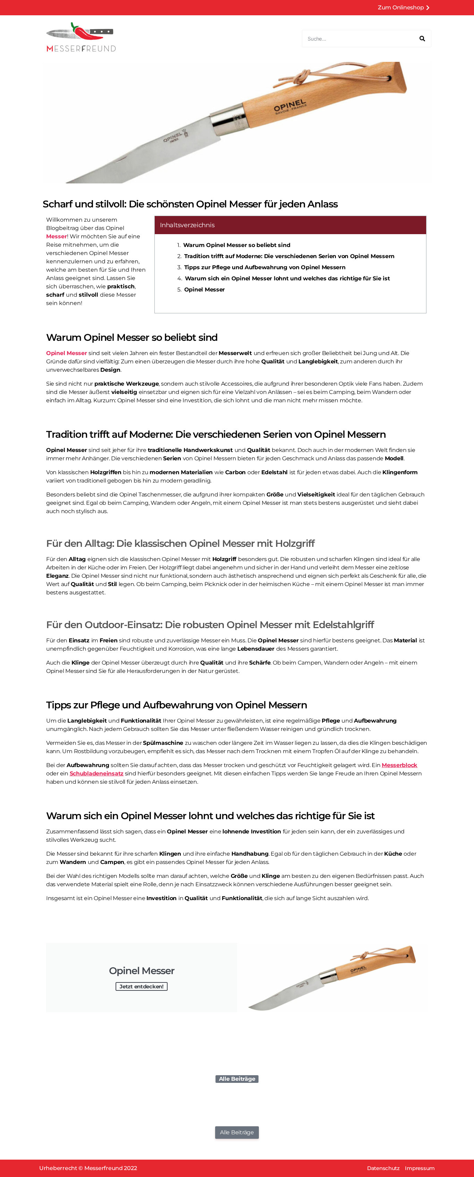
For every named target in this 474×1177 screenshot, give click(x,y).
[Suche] (422, 38)
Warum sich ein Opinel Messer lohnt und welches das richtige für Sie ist (287, 278)
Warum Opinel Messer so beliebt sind (236, 245)
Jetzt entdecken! (141, 986)
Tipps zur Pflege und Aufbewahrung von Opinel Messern (265, 267)
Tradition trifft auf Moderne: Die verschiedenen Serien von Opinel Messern (289, 256)
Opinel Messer (204, 289)
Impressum (420, 1168)
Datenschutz (383, 1168)
